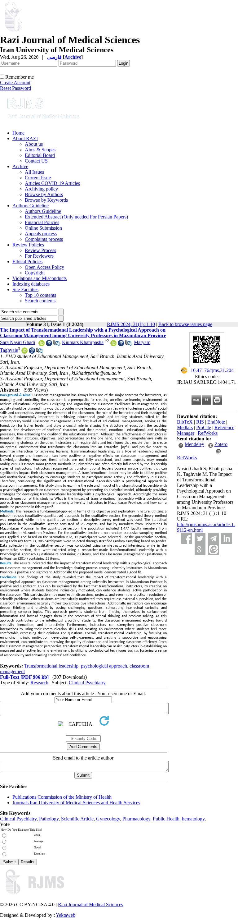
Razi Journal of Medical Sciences (90, 904)
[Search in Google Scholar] (49, 344)
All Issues (34, 172)
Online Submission (43, 228)
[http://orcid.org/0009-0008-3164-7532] (41, 344)
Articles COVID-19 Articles (52, 183)
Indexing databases (31, 284)
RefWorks (208, 433)
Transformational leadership (51, 665)
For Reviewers (39, 256)
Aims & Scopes (40, 149)
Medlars (185, 427)
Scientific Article (77, 818)
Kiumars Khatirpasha (83, 342)
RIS (200, 422)
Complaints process (44, 239)
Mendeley (194, 444)
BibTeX (185, 422)
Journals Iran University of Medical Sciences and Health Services (76, 802)
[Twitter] (200, 538)
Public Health (166, 818)
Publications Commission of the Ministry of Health (62, 797)
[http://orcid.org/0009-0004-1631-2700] (113, 344)
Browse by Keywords (46, 200)
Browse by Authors (44, 194)
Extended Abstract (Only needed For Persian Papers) (76, 216)
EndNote (216, 422)
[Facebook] (186, 538)
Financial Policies (42, 222)
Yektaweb (65, 915)
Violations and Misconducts (39, 278)
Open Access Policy (44, 267)
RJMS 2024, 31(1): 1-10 (131, 324)
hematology (193, 818)
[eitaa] (213, 549)
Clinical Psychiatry (87, 682)
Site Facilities (25, 289)
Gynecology (108, 818)
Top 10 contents (40, 295)
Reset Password (15, 88)
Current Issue (38, 177)
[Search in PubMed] (56, 344)
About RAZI (25, 138)
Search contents (40, 300)
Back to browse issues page (185, 324)
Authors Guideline (30, 205)
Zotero (220, 444)
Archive (20, 166)
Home (18, 132)
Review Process (40, 250)
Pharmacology (136, 818)
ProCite (203, 427)
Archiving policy (41, 188)
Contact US (36, 160)
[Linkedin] (226, 538)
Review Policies (28, 244)
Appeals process (41, 233)
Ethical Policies (27, 261)
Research (39, 682)
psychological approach (104, 665)
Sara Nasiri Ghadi (17, 342)
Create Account (15, 82)
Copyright (35, 272)
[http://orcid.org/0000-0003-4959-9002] (24, 352)
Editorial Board (40, 155)
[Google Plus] (200, 549)
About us (34, 144)
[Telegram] (213, 538)
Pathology (49, 818)
